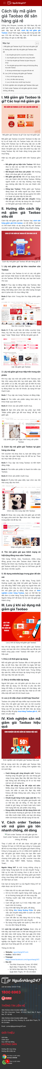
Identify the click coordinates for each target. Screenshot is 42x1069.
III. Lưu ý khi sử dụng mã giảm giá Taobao (17, 73)
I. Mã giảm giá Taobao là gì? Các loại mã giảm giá (20, 46)
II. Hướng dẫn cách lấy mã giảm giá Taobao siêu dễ (20, 51)
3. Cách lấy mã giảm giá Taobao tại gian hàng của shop (20, 62)
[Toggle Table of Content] (36, 43)
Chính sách (5, 1039)
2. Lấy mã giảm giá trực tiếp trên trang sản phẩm (20, 57)
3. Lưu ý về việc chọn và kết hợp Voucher (18, 82)
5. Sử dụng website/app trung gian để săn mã (19, 70)
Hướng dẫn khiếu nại (8, 1051)
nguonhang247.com (20, 952)
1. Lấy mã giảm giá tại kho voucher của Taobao (19, 55)
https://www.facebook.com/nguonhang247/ (22, 959)
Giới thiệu (8, 1032)
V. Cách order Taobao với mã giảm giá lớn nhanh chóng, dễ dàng (20, 89)
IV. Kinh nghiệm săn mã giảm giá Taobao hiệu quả (20, 85)
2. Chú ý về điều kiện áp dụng (14, 79)
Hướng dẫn (9, 1044)
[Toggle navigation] (4, 3)
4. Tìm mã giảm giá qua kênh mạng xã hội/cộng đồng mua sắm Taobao (21, 66)
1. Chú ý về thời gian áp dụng (14, 76)
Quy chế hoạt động (8, 1042)
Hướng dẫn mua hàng (9, 1049)
